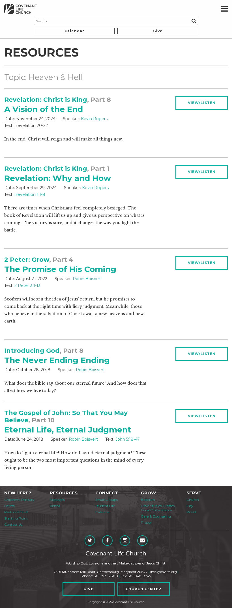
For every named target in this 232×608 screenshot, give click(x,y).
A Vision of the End (43, 109)
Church (192, 499)
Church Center (143, 589)
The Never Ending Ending (57, 360)
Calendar (74, 31)
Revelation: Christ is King (45, 99)
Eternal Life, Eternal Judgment (67, 429)
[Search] (194, 21)
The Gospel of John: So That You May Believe (66, 416)
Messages (57, 499)
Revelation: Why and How (57, 178)
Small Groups (106, 499)
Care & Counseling (156, 516)
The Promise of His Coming (60, 269)
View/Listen (202, 103)
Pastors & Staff (16, 512)
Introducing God (32, 350)
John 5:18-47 (127, 439)
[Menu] (224, 9)
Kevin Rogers (94, 118)
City (189, 506)
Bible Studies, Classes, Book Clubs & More (158, 508)
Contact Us (13, 524)
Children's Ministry (19, 499)
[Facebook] (107, 540)
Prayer (146, 522)
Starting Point (16, 518)
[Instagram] (125, 540)
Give (158, 31)
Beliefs (9, 506)
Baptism (148, 499)
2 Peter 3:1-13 (27, 285)
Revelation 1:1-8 (29, 194)
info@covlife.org (163, 572)
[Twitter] (90, 540)
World (191, 512)
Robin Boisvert (87, 278)
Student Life (105, 506)
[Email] (142, 540)
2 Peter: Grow (26, 259)
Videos (55, 506)
